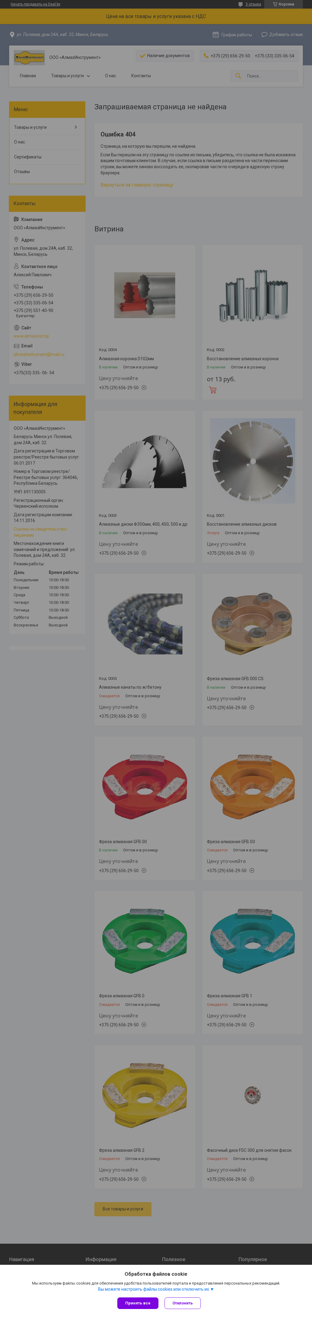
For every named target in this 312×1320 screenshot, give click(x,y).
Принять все (138, 1303)
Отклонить (182, 1303)
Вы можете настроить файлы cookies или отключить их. (154, 1289)
